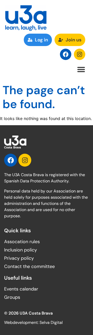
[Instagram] (79, 54)
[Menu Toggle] (81, 69)
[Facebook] (65, 54)
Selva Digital (51, 322)
